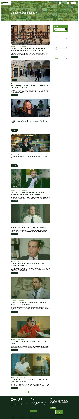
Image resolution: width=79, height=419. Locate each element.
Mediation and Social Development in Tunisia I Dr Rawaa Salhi (29, 157)
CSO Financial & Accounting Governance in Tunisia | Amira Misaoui (30, 122)
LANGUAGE (35, 417)
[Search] (68, 3)
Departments (16, 417)
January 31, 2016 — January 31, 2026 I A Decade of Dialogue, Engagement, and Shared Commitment (28, 49)
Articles (56, 38)
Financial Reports (58, 45)
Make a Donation (53, 407)
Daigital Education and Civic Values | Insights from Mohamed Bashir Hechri (27, 264)
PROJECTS (20, 417)
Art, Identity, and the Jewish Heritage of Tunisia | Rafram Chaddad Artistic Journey (29, 380)
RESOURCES (24, 417)
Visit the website (33, 410)
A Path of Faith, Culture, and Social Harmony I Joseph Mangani (28, 342)
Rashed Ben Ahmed (21, 261)
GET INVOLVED (31, 417)
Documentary (15, 42)
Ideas (56, 49)
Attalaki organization (23, 46)
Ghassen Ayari (22, 339)
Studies (56, 58)
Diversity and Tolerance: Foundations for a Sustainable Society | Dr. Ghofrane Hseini (29, 303)
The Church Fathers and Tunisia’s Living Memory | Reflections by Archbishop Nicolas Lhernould (27, 193)
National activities (58, 56)
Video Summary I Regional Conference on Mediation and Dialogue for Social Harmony (29, 86)
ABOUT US (12, 417)
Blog (27, 417)
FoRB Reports (57, 47)
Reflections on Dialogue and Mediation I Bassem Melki (28, 227)
